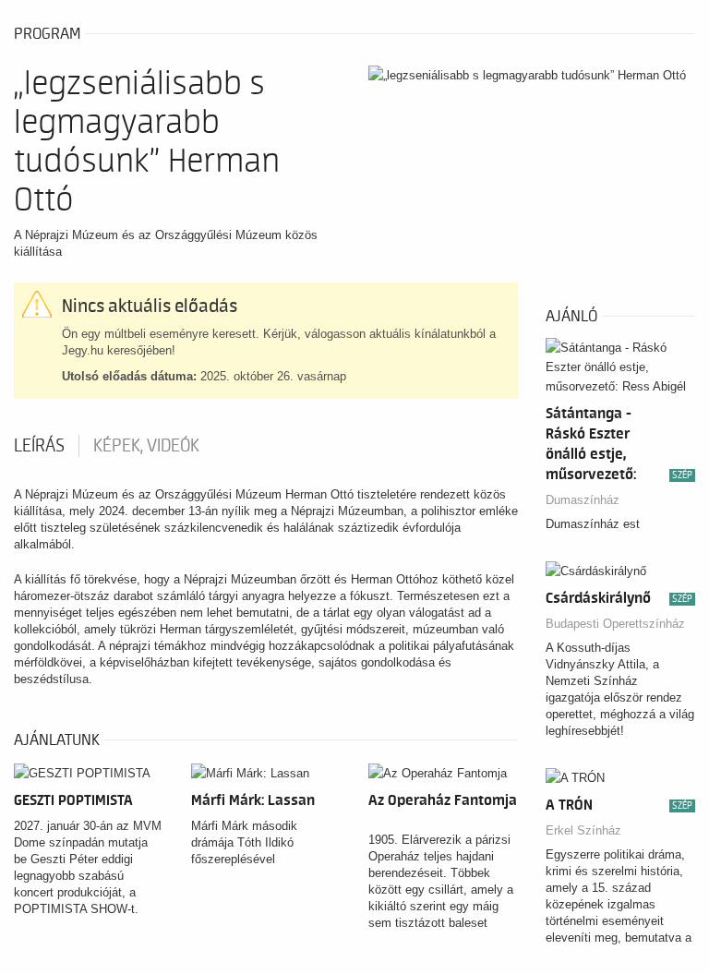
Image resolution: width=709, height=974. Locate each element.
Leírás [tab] (39, 446)
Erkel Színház (583, 830)
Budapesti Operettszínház (615, 624)
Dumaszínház (582, 500)
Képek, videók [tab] (146, 446)
